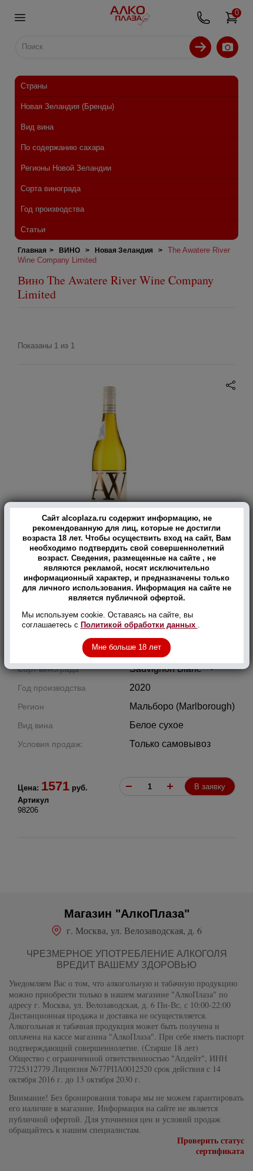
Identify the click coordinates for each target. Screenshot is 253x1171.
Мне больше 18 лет (126, 647)
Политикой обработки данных (139, 624)
